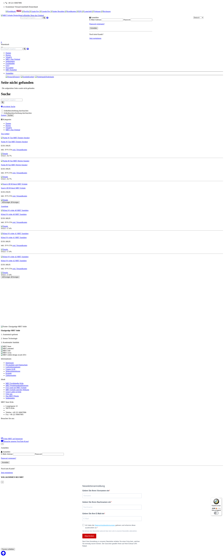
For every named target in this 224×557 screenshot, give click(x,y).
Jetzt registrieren (95, 38)
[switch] (216, 513)
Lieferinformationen (13, 367)
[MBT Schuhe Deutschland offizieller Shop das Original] (22, 15)
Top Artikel (5, 134)
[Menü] (220, 498)
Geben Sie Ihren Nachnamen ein (96, 502)
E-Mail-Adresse (95, 20)
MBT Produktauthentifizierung (17, 385)
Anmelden (9, 73)
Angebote (4, 206)
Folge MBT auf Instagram (13, 439)
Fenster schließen (8, 549)
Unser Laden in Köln (13, 392)
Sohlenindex (10, 61)
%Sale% (9, 57)
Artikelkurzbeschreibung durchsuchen (18, 113)
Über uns (9, 394)
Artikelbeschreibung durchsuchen (16, 111)
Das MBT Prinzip (12, 396)
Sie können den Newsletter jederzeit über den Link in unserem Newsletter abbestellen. (109, 531)
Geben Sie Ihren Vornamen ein (95, 491)
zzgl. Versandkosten (19, 150)
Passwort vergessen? (97, 24)
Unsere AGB (10, 369)
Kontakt (9, 373)
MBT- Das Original (13, 59)
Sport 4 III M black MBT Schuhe (13, 188)
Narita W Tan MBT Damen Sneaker (14, 142)
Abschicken (89, 536)
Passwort (127, 20)
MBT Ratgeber (11, 70)
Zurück (3, 115)
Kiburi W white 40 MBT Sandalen (14, 214)
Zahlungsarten (11, 375)
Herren (8, 55)
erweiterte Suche (9, 106)
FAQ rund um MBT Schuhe (16, 388)
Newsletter (10, 68)
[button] (4, 154)
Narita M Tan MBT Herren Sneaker (14, 165)
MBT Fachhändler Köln (14, 383)
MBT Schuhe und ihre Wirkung (17, 390)
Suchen (10, 115)
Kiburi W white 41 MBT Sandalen (14, 237)
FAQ (7, 66)
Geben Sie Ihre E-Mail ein (93, 514)
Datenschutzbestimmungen (105, 525)
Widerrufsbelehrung (13, 371)
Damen (8, 53)
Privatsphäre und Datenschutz (17, 365)
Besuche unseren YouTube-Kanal (16, 441)
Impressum (10, 363)
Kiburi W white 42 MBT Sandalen (14, 261)
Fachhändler (10, 63)
